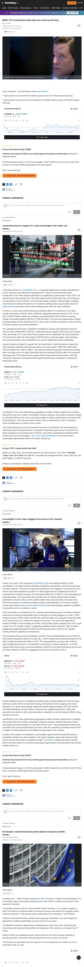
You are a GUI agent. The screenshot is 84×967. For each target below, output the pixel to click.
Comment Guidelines (8, 217)
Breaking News (25, 8)
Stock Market (56, 8)
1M (12, 120)
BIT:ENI (44, 899)
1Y (19, 120)
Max (27, 120)
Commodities (44, 8)
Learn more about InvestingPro (44, 436)
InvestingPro (48, 740)
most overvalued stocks (34, 605)
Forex (35, 8)
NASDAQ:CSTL (30, 290)
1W (9, 120)
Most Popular (13, 8)
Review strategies (32, 953)
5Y (23, 120)
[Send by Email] (21, 184)
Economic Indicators (70, 8)
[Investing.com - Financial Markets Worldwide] (12, 3)
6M (16, 120)
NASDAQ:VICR (41, 583)
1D (5, 120)
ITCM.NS (44, 91)
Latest (4, 8)
